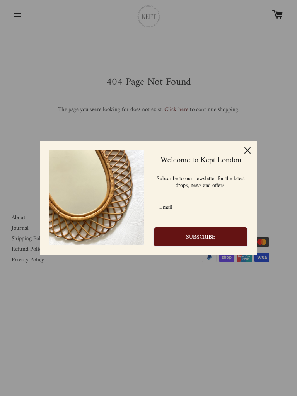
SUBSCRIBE (200, 236)
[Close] (247, 150)
